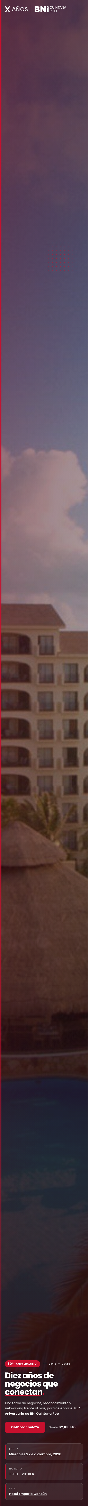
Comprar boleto (25, 1427)
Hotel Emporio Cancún (28, 1494)
